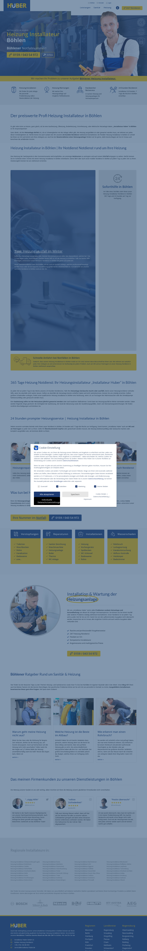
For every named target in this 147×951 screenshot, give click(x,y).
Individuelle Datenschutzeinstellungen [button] (49, 501)
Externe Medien (102, 486)
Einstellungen (58, 481)
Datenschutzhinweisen (70, 461)
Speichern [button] (75, 494)
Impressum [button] (88, 499)
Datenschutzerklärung (95, 479)
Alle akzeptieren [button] (47, 494)
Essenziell (44, 486)
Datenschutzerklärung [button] (101, 497)
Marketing (81, 486)
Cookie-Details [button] (101, 494)
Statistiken (62, 486)
